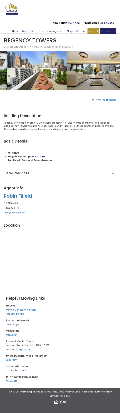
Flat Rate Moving (15, 313)
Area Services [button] (17, 173)
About (15, 31)
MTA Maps (11, 380)
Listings (112, 99)
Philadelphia (108, 31)
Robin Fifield (18, 196)
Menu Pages (12, 324)
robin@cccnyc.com (14, 212)
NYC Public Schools (16, 370)
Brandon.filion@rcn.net (18, 349)
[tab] (60, 172)
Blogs (70, 31)
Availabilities (28, 31)
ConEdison (12, 334)
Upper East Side (36, 156)
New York (93, 31)
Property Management (51, 31)
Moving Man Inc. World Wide (21, 309)
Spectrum (11, 359)
